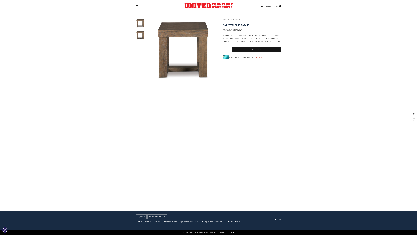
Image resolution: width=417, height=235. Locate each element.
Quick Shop (414, 117)
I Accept (231, 232)
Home (224, 19)
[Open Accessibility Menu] (5, 230)
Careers (238, 222)
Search (269, 6)
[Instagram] (280, 220)
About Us (139, 222)
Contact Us (147, 222)
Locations (157, 222)
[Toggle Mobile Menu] (138, 6)
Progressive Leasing (186, 222)
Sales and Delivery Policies (204, 222)
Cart (276, 6)
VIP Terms (230, 222)
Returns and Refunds (170, 222)
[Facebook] (276, 220)
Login (262, 6)
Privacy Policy (219, 222)
